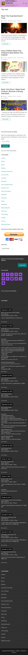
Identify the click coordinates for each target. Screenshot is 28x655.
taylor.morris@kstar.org (6, 356)
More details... (4, 321)
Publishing (4, 204)
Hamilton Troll (5, 188)
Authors (3, 158)
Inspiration (4, 194)
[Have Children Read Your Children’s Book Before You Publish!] (14, 67)
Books (19, 20)
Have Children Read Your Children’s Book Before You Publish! (12, 53)
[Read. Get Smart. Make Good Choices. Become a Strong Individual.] (14, 105)
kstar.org (7, 359)
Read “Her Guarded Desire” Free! (12, 17)
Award (3, 161)
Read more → (5, 43)
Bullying (3, 168)
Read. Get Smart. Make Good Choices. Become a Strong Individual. (13, 91)
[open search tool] (23, 3)
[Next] (24, 305)
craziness (3, 178)
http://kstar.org (13, 359)
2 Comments (5, 59)
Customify (13, 652)
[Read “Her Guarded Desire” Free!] (14, 28)
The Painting (4, 214)
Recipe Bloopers (5, 207)
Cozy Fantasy (5, 174)
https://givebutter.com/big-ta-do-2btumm (10, 363)
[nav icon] (26, 3)
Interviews (4, 198)
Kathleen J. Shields (11, 2)
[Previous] (3, 305)
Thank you (4, 211)
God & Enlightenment (7, 184)
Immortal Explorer (6, 191)
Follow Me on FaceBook (8, 291)
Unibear (3, 217)
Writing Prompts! (5, 224)
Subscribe (5, 146)
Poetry (3, 201)
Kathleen (4, 20)
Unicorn (3, 221)
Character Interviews (6, 171)
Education (21, 57)
